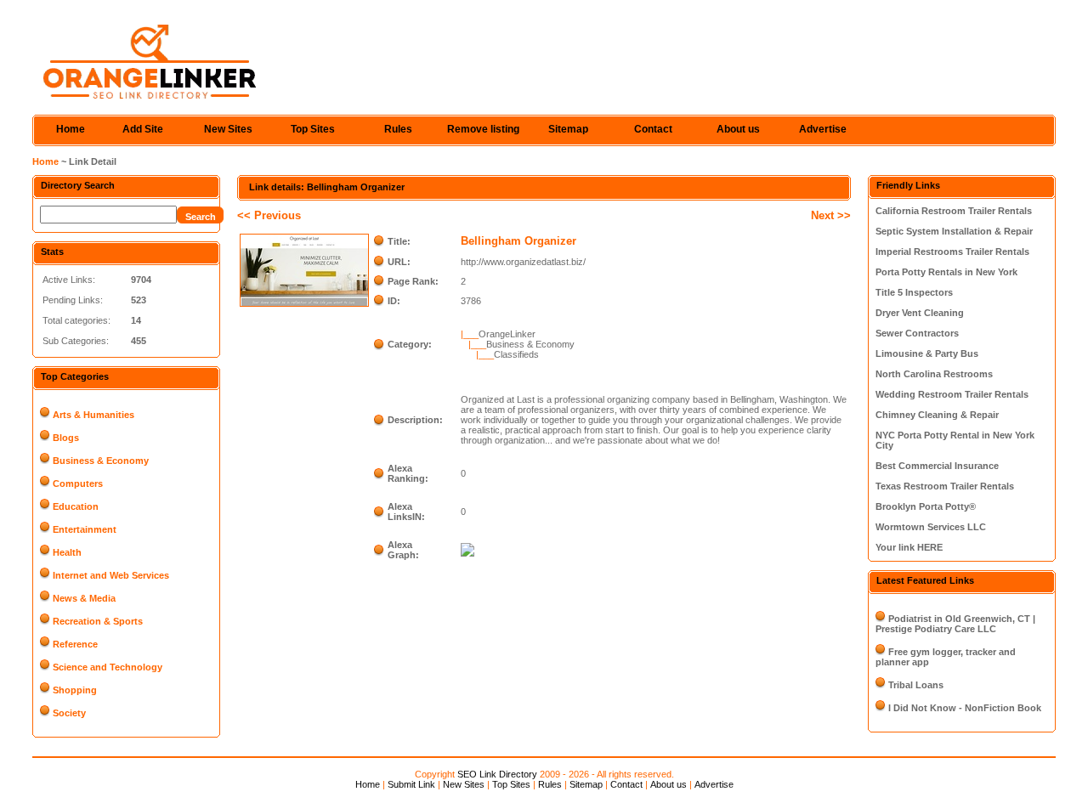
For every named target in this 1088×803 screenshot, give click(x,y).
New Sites (228, 129)
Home (70, 129)
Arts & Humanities (93, 415)
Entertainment (84, 529)
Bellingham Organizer (518, 241)
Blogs (66, 438)
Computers (78, 483)
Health (67, 552)
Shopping (75, 690)
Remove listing (483, 129)
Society (69, 713)
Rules (398, 129)
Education (76, 506)
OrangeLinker (507, 334)
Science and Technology (107, 667)
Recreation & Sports (98, 621)
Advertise (823, 129)
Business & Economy (101, 460)
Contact (653, 129)
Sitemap (568, 129)
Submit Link (411, 784)
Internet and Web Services (111, 575)
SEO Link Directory (497, 774)
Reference (75, 644)
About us (738, 129)
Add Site (142, 129)
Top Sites (313, 129)
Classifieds (516, 354)
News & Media (84, 598)
